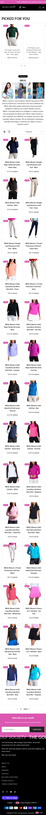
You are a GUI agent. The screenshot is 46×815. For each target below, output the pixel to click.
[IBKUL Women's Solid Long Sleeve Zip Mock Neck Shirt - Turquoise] (33, 675)
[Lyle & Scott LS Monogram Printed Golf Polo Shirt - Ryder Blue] (33, 35)
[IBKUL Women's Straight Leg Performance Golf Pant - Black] (33, 148)
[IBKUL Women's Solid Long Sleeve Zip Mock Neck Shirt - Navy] (12, 675)
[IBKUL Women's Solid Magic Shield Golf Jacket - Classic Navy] (12, 148)
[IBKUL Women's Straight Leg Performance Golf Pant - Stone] (33, 188)
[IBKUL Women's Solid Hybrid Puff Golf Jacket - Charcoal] (12, 391)
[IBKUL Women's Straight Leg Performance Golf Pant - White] (12, 229)
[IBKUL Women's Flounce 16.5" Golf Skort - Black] (33, 634)
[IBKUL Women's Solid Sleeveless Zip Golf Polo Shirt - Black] (12, 634)
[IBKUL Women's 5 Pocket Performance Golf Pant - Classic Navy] (33, 229)
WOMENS (5, 770)
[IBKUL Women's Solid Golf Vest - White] (12, 472)
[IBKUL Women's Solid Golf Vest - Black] (12, 188)
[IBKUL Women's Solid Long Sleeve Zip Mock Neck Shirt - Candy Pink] (12, 513)
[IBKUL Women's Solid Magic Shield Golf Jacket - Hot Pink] (33, 350)
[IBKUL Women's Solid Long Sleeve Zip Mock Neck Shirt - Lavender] (12, 350)
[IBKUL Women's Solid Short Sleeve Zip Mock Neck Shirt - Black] (33, 513)
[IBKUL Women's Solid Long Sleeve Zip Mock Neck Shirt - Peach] (12, 269)
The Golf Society (22, 813)
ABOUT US (5, 763)
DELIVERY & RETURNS (10, 777)
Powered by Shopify (33, 813)
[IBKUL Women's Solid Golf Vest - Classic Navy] (12, 432)
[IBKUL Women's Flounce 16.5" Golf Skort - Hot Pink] (33, 594)
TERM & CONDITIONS (9, 784)
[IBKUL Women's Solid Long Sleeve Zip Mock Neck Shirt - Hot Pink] (33, 310)
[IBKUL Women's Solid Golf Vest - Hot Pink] (33, 432)
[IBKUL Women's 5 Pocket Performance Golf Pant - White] (12, 553)
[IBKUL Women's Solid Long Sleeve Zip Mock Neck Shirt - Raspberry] (33, 472)
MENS (4, 767)
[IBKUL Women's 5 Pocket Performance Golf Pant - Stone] (33, 269)
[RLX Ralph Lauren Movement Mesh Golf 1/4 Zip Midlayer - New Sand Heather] (12, 34)
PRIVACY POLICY (8, 780)
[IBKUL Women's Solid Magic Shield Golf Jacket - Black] (12, 310)
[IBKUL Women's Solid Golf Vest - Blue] (33, 391)
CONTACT (5, 774)
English (9, 803)
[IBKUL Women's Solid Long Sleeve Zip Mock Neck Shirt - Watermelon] (12, 594)
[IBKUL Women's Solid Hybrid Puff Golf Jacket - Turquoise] (33, 553)
